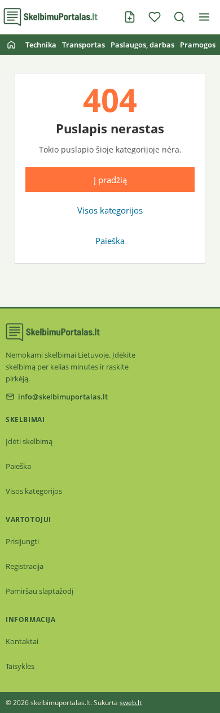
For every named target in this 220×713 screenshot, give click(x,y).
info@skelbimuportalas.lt (63, 397)
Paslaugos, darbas (142, 45)
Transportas (83, 45)
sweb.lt (131, 702)
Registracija (24, 566)
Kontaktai (22, 641)
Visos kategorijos (110, 210)
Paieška (110, 240)
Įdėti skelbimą (29, 441)
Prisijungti (22, 541)
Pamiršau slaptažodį (39, 591)
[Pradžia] (11, 44)
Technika (40, 45)
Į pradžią (110, 179)
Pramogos (197, 45)
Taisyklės (20, 666)
